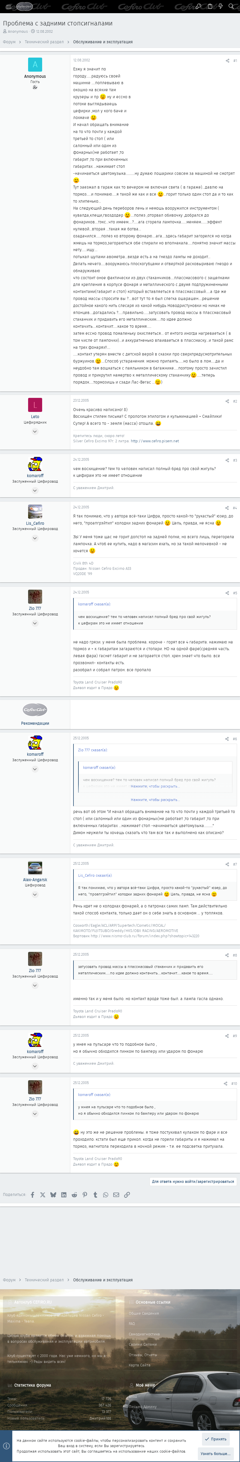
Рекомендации (35, 723)
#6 (235, 739)
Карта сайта (139, 1365)
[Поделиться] (228, 60)
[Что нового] (221, 6)
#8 (235, 955)
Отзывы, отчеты (143, 1355)
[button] (9, 6)
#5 (235, 593)
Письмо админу (143, 1406)
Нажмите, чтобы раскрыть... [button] (155, 799)
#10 (234, 1083)
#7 (235, 864)
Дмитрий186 (100, 1418)
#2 (235, 401)
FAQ (132, 1323)
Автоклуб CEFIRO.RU (33, 1302)
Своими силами (143, 1344)
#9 (235, 1036)
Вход (133, 1396)
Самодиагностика (144, 1334)
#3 (235, 460)
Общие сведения (144, 1313)
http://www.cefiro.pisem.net (155, 441)
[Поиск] (231, 6)
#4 (235, 508)
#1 (235, 60)
